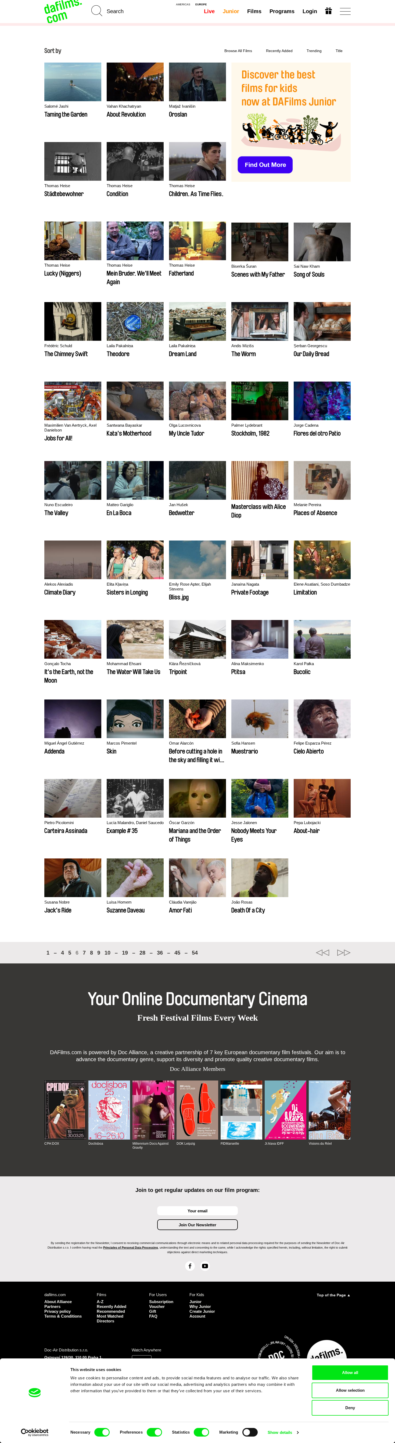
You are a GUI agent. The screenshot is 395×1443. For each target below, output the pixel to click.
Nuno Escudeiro (58, 504)
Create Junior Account (202, 1313)
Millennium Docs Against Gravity (150, 1145)
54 (195, 953)
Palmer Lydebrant (246, 425)
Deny (350, 1407)
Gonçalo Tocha (57, 663)
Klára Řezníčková (184, 663)
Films (254, 11)
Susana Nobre (57, 902)
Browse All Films (238, 51)
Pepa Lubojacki (307, 822)
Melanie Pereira (307, 504)
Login (310, 11)
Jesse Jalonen (244, 822)
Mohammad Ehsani (124, 663)
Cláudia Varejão (182, 902)
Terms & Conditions (63, 1316)
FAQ (153, 1316)
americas (183, 4)
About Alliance (58, 1301)
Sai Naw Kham (307, 266)
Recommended (111, 1311)
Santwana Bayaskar (124, 425)
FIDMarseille (230, 1143)
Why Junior (200, 1306)
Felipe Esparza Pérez (313, 743)
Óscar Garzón (181, 822)
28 (142, 953)
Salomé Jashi (56, 106)
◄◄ (322, 953)
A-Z (100, 1301)
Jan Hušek (178, 504)
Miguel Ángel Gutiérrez (64, 743)
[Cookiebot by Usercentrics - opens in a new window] (34, 1433)
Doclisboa (95, 1143)
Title (339, 51)
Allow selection (350, 1390)
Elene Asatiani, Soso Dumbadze (322, 584)
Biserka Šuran (243, 266)
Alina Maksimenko (247, 663)
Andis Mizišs (242, 345)
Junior (231, 11)
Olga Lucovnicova (185, 425)
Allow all (350, 1372)
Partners (52, 1306)
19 (125, 953)
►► (344, 953)
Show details (280, 1432)
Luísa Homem (119, 902)
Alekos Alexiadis (58, 584)
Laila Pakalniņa (120, 345)
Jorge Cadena (306, 425)
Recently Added (279, 51)
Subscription (161, 1301)
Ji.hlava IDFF (274, 1143)
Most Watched (110, 1316)
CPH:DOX (51, 1143)
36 (160, 953)
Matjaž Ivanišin (182, 106)
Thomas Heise (57, 185)
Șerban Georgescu (310, 345)
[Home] (63, 11)
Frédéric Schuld (58, 345)
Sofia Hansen (243, 743)
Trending (314, 51)
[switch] (154, 1432)
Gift (152, 1311)
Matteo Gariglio (120, 504)
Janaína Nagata (245, 584)
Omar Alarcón (181, 743)
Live (209, 11)
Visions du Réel (320, 1143)
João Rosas (242, 902)
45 (177, 953)
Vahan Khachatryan (124, 106)
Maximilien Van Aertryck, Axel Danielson (70, 427)
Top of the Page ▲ (334, 1295)
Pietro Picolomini (59, 822)
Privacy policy (57, 1311)
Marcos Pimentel (122, 743)
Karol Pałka (304, 663)
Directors (105, 1321)
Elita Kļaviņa (117, 584)
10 (107, 953)
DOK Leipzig (186, 1143)
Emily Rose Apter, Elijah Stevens (190, 586)
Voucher (157, 1306)
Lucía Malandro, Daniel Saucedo (135, 822)
